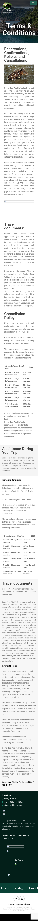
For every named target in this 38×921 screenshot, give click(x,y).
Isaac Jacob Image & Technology (22, 908)
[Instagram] (22, 898)
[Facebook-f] (16, 898)
